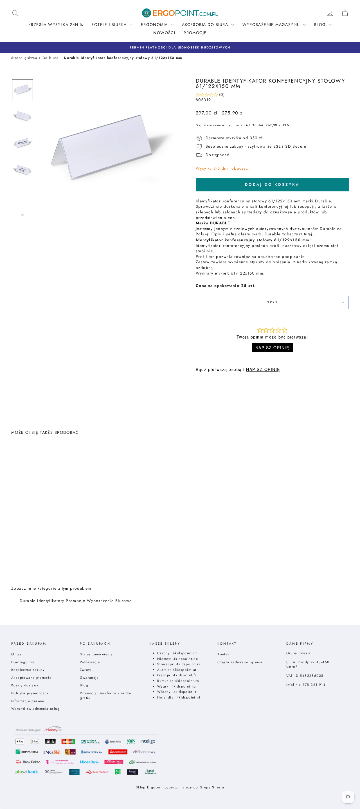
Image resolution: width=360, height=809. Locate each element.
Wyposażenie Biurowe (109, 601)
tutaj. (309, 234)
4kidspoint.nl (188, 697)
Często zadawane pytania (239, 662)
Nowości (164, 33)
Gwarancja (89, 677)
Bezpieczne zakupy (28, 669)
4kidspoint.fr (184, 675)
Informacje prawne (27, 701)
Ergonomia (155, 24)
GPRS (272, 302)
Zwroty (85, 669)
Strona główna (24, 57)
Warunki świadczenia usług (35, 708)
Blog (84, 685)
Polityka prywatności (29, 693)
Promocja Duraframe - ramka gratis (105, 695)
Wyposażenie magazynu (272, 24)
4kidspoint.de (185, 658)
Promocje (195, 33)
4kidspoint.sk (188, 664)
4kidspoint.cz (185, 653)
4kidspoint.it (185, 691)
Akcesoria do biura (206, 24)
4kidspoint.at (184, 669)
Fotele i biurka (110, 24)
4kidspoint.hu (184, 686)
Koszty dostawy (25, 685)
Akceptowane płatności (32, 677)
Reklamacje (90, 662)
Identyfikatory (50, 601)
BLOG (320, 24)
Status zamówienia (96, 654)
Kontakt (224, 654)
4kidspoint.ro (187, 680)
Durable (28, 601)
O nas (16, 654)
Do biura (50, 57)
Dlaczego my (22, 662)
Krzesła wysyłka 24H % (55, 24)
